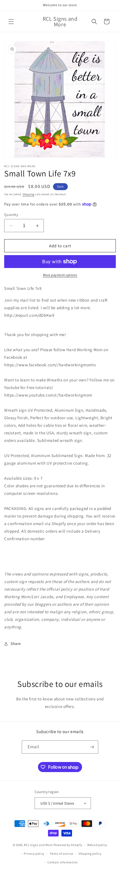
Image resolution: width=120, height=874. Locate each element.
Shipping (28, 194)
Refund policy (97, 845)
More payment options (60, 275)
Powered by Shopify (68, 845)
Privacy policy (34, 854)
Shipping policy (90, 854)
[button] (11, 21)
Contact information (62, 862)
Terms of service (61, 854)
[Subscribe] (92, 747)
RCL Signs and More (38, 845)
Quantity (11, 214)
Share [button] (16, 643)
